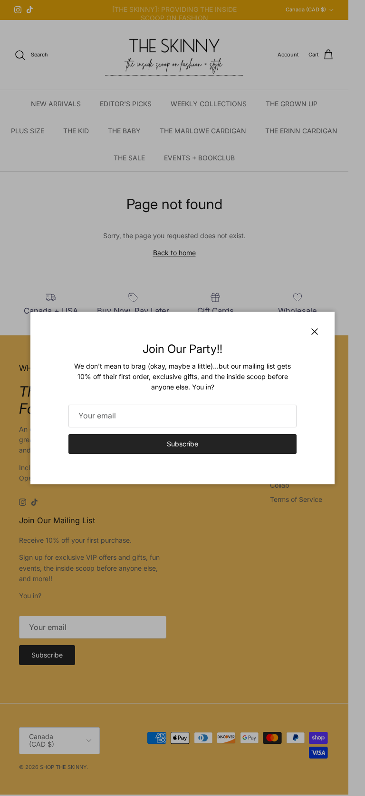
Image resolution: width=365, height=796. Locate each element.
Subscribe (182, 444)
